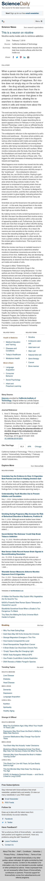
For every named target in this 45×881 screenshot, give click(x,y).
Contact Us (9, 844)
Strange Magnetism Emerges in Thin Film (19, 637)
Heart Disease (8, 682)
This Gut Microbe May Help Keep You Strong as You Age (21, 770)
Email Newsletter (11, 799)
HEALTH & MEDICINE (8, 672)
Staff (19, 851)
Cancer (31, 362)
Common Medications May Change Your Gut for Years (21, 737)
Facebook (9, 818)
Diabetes (6, 679)
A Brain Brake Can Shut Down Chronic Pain (20, 647)
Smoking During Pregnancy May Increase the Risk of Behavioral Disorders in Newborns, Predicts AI (22, 515)
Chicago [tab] (38, 446)
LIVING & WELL (6, 700)
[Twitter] (17, 57)
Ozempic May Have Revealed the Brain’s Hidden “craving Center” (22, 755)
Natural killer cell (34, 354)
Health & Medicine (10, 337)
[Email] (28, 57)
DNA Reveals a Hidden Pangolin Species (19, 661)
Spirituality (7, 707)
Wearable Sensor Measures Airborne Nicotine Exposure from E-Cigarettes (20, 572)
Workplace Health (13, 358)
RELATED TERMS (31, 332)
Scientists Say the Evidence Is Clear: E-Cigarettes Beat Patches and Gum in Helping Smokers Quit (22, 477)
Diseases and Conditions (11, 349)
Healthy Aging (8, 710)
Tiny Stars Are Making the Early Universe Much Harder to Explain (20, 615)
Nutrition (6, 703)
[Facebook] (13, 57)
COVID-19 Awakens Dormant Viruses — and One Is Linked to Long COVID (23, 775)
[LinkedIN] (24, 57)
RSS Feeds (9, 802)
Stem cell (32, 351)
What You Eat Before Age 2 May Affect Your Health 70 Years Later (23, 726)
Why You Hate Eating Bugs (13, 630)
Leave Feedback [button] (11, 841)
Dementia (7, 689)
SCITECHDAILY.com (17, 591)
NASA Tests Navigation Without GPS (17, 654)
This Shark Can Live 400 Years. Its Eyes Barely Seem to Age (21, 764)
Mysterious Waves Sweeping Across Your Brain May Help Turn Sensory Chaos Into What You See (22, 750)
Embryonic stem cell (34, 342)
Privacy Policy (9, 854)
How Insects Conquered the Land (16, 641)
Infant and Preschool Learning (13, 384)
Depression (7, 693)
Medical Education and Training (13, 343)
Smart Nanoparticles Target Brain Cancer (19, 644)
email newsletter (32, 13)
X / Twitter (8, 822)
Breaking (5, 625)
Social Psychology (13, 379)
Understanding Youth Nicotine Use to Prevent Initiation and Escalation (20, 494)
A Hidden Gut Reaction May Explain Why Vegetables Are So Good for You (22, 597)
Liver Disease (8, 675)
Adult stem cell (34, 347)
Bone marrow (33, 366)
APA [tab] (29, 446)
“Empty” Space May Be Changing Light (18, 651)
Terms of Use (36, 854)
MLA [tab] (22, 446)
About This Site (9, 851)
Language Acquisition (10, 368)
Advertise (36, 851)
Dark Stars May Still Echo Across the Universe (21, 634)
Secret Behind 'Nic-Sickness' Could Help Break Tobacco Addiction (21, 535)
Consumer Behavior (10, 374)
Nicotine (31, 337)
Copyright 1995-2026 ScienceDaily (18, 857)
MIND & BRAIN (6, 686)
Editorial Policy (23, 854)
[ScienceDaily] (16, 4)
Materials (5, 398)
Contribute (27, 851)
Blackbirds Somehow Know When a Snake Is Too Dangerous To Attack (21, 609)
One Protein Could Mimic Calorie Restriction (20, 658)
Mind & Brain (8, 363)
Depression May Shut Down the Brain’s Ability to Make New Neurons (22, 732)
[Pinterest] (20, 57)
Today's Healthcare (13, 354)
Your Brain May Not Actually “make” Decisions (21, 745)
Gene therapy (33, 358)
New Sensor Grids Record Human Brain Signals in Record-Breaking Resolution (22, 552)
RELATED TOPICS (9, 332)
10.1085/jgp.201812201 (13, 438)
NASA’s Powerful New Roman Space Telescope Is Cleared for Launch (21, 603)
